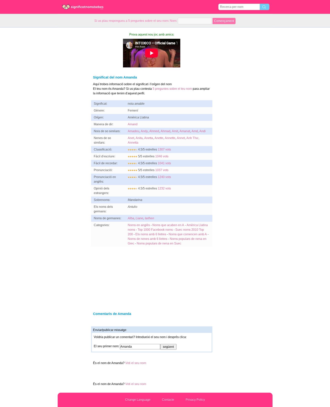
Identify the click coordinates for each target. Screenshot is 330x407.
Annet (181, 138)
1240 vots (164, 177)
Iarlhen (149, 218)
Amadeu (133, 131)
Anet (131, 138)
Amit (175, 131)
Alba (131, 218)
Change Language (137, 399)
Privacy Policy (195, 399)
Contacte (168, 399)
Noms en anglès (139, 225)
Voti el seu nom (135, 363)
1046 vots (161, 156)
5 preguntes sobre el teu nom (172, 88)
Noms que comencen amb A (188, 234)
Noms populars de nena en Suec (159, 243)
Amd (195, 131)
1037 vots (161, 170)
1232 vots (164, 188)
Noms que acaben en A (168, 225)
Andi (202, 131)
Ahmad (165, 131)
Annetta (133, 142)
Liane (139, 218)
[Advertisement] (73, 85)
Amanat (185, 131)
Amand (133, 124)
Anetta (148, 138)
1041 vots (164, 163)
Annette (170, 138)
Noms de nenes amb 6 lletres (147, 238)
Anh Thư (192, 138)
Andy (144, 131)
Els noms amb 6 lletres (150, 234)
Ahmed (154, 131)
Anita (139, 138)
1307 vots (164, 149)
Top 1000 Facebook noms (155, 229)
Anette (158, 138)
